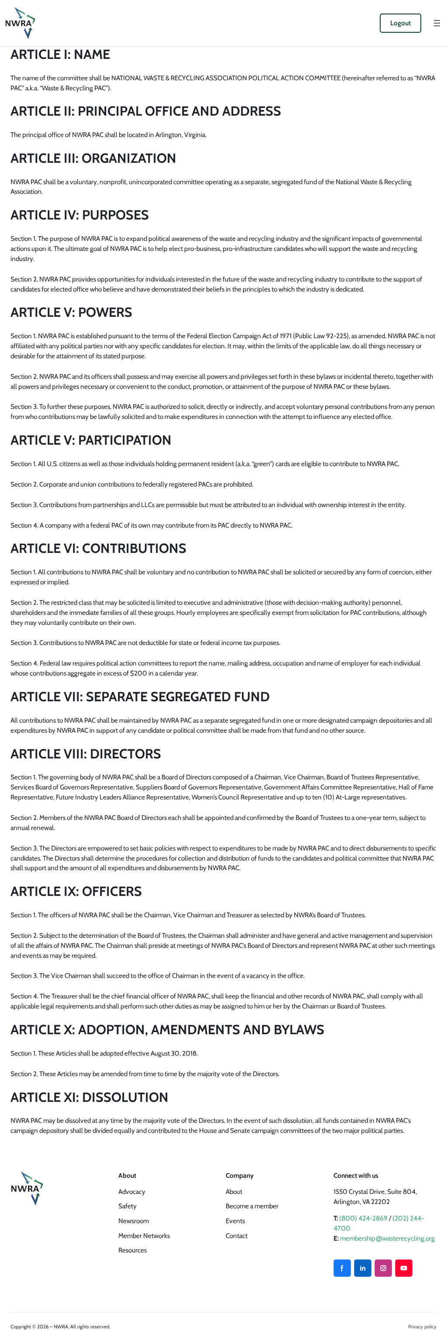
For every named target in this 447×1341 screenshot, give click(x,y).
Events (235, 1221)
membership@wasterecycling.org (387, 1238)
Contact (237, 1235)
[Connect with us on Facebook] (342, 1268)
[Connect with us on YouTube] (404, 1268)
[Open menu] (437, 23)
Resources (132, 1250)
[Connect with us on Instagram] (383, 1268)
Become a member (252, 1206)
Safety (127, 1206)
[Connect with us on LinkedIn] (362, 1268)
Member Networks (144, 1235)
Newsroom (133, 1221)
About (234, 1191)
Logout (400, 23)
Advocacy (131, 1191)
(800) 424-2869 (363, 1218)
